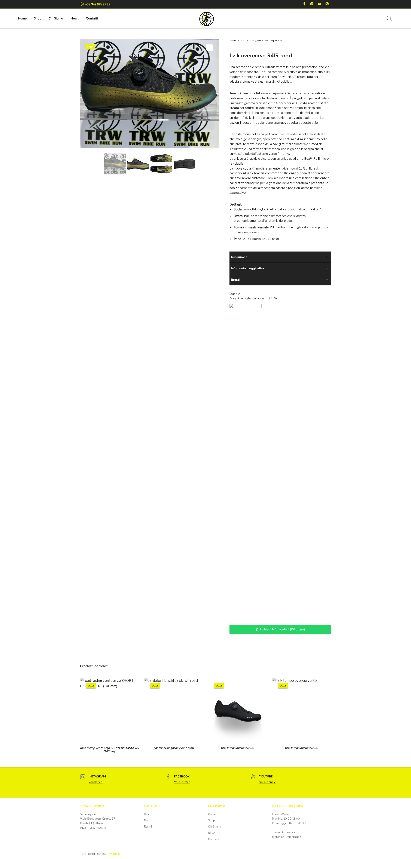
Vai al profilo (182, 782)
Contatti (213, 839)
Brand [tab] (235, 279)
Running (149, 826)
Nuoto (148, 820)
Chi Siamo (214, 826)
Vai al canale (267, 782)
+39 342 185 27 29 (97, 4)
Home (232, 40)
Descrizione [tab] (239, 257)
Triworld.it (113, 853)
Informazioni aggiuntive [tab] (247, 268)
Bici (243, 40)
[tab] (280, 257)
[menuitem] (22, 18)
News (211, 833)
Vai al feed (96, 782)
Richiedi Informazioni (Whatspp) (282, 629)
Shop (211, 820)
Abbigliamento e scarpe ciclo (265, 40)
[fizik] (245, 464)
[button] (280, 629)
